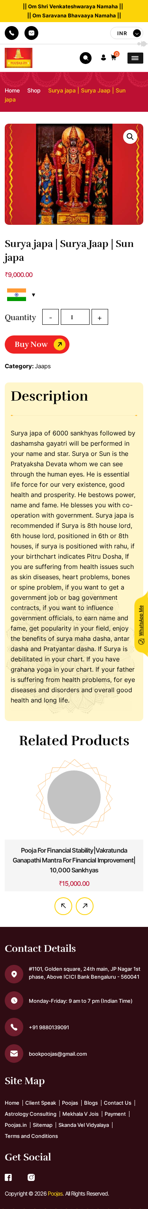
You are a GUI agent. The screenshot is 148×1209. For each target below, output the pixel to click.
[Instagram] (31, 1183)
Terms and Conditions (31, 1141)
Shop (34, 90)
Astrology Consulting (30, 1119)
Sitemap (42, 1130)
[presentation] (63, 912)
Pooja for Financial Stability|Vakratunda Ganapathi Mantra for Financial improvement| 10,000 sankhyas (74, 860)
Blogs (91, 1108)
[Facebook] (8, 1183)
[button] (103, 58)
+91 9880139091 (12, 33)
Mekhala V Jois (80, 1119)
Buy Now (31, 344)
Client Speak (40, 1108)
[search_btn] (86, 58)
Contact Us (117, 1108)
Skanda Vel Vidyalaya (83, 1130)
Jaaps (43, 366)
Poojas (70, 1108)
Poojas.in (16, 1130)
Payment (115, 1119)
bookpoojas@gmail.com (31, 33)
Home (12, 90)
